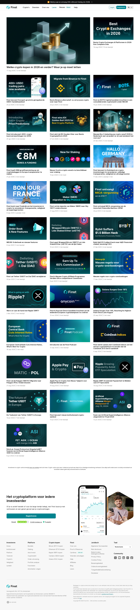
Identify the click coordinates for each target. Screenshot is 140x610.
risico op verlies (34, 467)
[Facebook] (131, 558)
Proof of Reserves (76, 549)
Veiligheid (10, 562)
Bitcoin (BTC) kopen (56, 546)
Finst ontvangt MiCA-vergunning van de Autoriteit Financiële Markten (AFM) (109, 207)
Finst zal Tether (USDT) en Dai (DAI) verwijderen (26, 276)
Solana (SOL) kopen (56, 559)
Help (71, 559)
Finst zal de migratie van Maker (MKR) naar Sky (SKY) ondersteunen (69, 207)
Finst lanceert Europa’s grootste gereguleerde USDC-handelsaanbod (25, 101)
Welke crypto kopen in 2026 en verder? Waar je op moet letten (44, 67)
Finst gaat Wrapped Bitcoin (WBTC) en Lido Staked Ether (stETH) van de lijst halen (67, 243)
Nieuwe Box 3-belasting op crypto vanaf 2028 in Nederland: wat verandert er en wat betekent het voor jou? (113, 136)
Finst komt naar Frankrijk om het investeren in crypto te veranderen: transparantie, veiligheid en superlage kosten (26, 208)
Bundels (30, 546)
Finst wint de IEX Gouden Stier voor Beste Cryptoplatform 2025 (67, 135)
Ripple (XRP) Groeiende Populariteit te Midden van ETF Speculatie (112, 382)
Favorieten (31, 566)
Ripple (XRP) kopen (55, 552)
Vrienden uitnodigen (77, 556)
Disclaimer (94, 573)
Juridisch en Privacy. (107, 594)
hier (81, 598)
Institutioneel (11, 549)
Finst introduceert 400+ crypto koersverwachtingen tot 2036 (19, 135)
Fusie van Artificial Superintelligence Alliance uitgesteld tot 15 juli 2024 (111, 416)
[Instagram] (127, 558)
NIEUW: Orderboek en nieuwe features (22, 242)
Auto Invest (31, 552)
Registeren (121, 7)
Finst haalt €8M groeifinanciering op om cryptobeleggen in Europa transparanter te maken (24, 172)
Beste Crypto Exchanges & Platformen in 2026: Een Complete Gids (112, 43)
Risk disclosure (96, 549)
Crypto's (9, 559)
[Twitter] (115, 558)
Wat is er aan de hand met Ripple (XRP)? (23, 311)
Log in (112, 7)
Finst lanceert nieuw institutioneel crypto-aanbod (67, 416)
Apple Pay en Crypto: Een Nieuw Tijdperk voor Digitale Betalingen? (68, 382)
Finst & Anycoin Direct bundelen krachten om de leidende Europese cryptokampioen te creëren (69, 311)
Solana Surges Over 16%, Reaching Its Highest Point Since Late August (112, 311)
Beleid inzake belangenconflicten (97, 553)
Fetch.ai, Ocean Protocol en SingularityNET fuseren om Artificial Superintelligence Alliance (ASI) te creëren (26, 451)
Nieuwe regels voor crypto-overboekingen (110, 276)
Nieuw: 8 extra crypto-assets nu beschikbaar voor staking (68, 171)
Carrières (76, 552)
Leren (72, 569)
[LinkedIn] (123, 558)
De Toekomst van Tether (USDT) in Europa (24, 415)
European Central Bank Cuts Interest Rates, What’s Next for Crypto (24, 346)
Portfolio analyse (33, 562)
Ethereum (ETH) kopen (57, 549)
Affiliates (73, 562)
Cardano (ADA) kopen (56, 556)
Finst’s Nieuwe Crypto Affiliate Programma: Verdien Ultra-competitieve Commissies (67, 277)
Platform (9, 552)
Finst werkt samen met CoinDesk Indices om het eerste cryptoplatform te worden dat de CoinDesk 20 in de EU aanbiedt (112, 347)
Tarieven (10, 556)
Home (9, 546)
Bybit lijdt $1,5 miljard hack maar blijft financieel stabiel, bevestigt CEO (112, 243)
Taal (115, 542)
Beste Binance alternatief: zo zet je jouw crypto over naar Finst (69, 101)
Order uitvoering (33, 559)
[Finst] (12, 7)
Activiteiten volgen (34, 569)
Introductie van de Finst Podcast (63, 345)
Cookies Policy (96, 560)
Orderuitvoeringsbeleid (99, 566)
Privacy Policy (96, 557)
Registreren (31, 516)
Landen (9, 566)
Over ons (73, 546)
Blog (71, 566)
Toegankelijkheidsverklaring (100, 570)
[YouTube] (119, 558)
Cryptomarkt (32, 556)
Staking (30, 549)
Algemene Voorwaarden (99, 546)
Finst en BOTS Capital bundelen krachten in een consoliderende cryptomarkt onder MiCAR (112, 101)
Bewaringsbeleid (97, 563)
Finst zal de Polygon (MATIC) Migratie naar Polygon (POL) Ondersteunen (24, 382)
